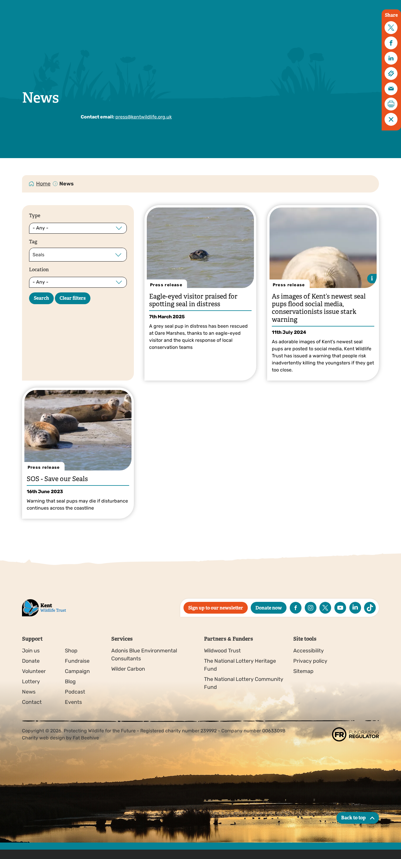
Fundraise (77, 661)
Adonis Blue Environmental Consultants (144, 654)
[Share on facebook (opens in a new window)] (391, 42)
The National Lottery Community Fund (243, 683)
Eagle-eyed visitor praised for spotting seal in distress (193, 300)
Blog (70, 681)
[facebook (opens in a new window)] (295, 608)
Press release (166, 284)
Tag (33, 242)
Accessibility (308, 650)
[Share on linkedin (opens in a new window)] (391, 58)
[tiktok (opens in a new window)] (370, 608)
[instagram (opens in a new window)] (310, 608)
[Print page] (391, 104)
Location (39, 270)
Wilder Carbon (128, 669)
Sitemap (303, 671)
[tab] (43, 184)
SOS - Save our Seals (57, 479)
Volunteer (34, 671)
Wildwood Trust (222, 650)
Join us (31, 650)
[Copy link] (391, 73)
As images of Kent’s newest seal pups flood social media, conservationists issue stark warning (319, 308)
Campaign (77, 671)
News (29, 692)
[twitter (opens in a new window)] (325, 608)
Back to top (353, 818)
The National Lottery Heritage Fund (240, 665)
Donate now (268, 608)
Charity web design (43, 738)
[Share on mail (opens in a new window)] (391, 88)
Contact (32, 702)
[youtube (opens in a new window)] (340, 608)
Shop (71, 650)
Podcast (75, 692)
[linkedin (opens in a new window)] (355, 608)
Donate (31, 661)
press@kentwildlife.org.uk (143, 117)
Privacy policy (310, 661)
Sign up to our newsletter (215, 608)
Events (73, 702)
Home (43, 183)
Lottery (31, 681)
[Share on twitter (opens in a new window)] (391, 27)
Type (34, 215)
